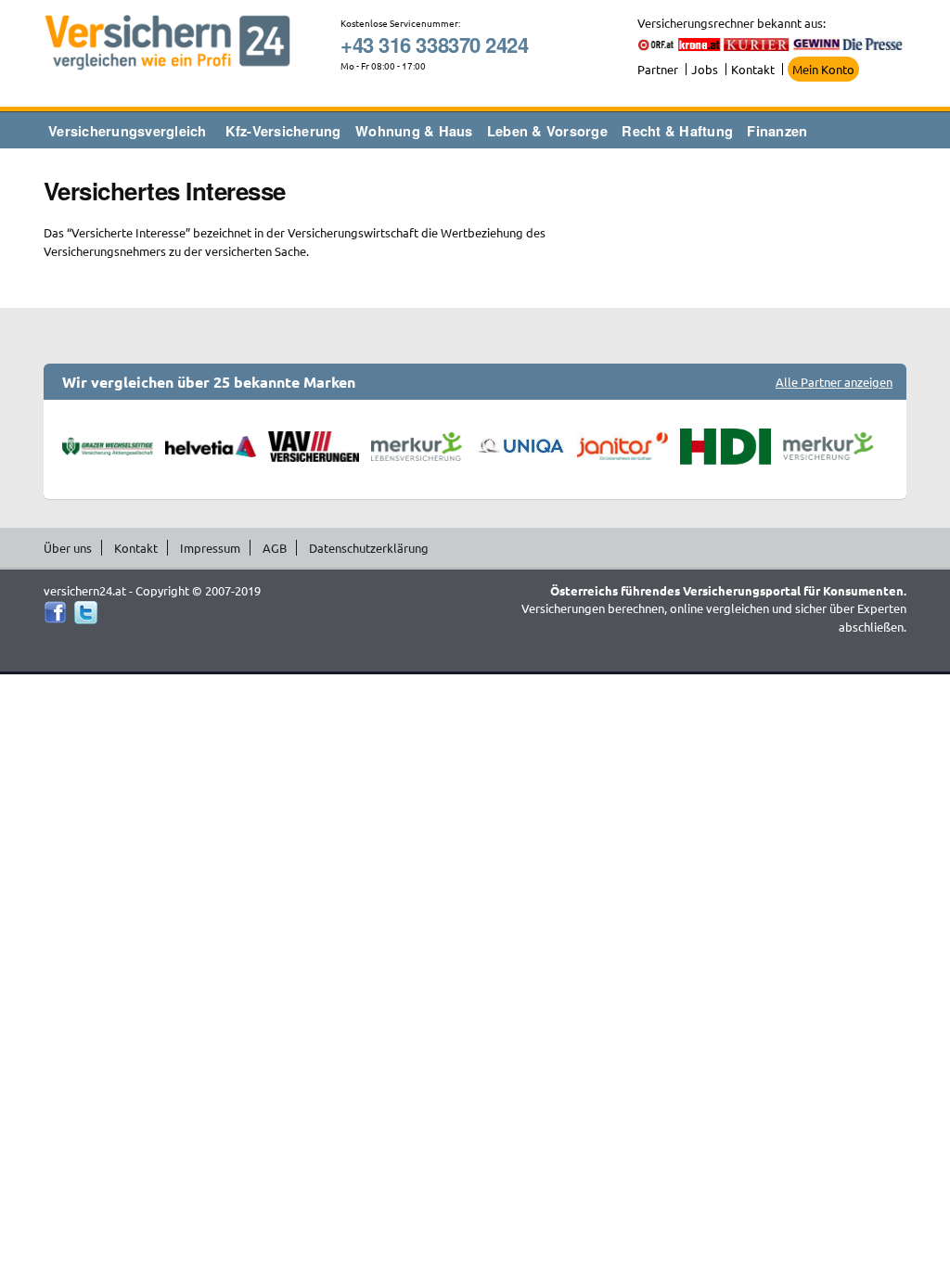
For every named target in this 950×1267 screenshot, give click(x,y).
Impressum (210, 548)
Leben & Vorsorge (547, 131)
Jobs (704, 69)
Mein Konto (823, 69)
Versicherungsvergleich (127, 131)
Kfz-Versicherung (283, 131)
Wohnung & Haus (414, 131)
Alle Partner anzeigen (834, 382)
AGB (275, 548)
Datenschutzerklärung (369, 548)
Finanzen (777, 131)
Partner (657, 69)
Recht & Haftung (677, 131)
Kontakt (753, 69)
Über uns (68, 548)
